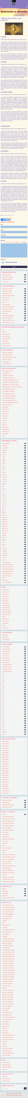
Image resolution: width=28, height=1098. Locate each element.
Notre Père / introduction (7, 1006)
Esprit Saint (4, 1028)
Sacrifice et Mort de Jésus (7, 1037)
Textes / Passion (14, 300)
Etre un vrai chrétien (6, 1055)
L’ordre (3, 923)
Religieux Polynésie (6, 1064)
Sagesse (13, 539)
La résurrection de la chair (7, 1012)
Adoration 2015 (5, 600)
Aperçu (24, 242)
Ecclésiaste (13, 450)
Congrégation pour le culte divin (8, 377)
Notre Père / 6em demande (7, 992)
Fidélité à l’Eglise (5, 836)
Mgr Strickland (13, 891)
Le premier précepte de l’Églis (8, 958)
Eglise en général (5, 1026)
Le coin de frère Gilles (6, 363)
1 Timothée (13, 548)
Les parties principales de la (8, 1053)
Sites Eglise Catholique (6, 1067)
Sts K (13, 696)
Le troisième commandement (8, 976)
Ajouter (14, 266)
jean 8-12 (14, 474)
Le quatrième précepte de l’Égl (8, 952)
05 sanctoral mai (14, 655)
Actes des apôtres (14, 443)
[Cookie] (3, 1095)
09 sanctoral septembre (14, 664)
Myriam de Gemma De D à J (13, 566)
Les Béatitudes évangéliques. (8, 914)
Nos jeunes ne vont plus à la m (8, 872)
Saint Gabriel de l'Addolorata (13, 315)
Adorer (3, 845)
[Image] (16, 242)
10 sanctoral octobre (14, 666)
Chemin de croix (5, 618)
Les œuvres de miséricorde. (7, 911)
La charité (4, 874)
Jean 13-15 (14, 477)
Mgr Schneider (13, 893)
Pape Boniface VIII (6, 431)
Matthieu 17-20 (14, 528)
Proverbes (13, 535)
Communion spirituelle (6, 827)
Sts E (14, 682)
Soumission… (5, 843)
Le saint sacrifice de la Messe (8, 929)
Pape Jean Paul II (5, 411)
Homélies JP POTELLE (6, 359)
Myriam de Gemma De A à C (14, 564)
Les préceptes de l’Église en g (8, 961)
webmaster (4, 1076)
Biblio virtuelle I (5, 759)
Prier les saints (5, 623)
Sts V (14, 720)
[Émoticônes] (21, 242)
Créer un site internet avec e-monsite (13, 1093)
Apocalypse (13, 445)
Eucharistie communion (7, 932)
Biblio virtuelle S (5, 779)
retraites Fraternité (6, 334)
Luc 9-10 (14, 497)
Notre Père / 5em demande (7, 994)
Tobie (13, 546)
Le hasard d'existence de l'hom (8, 879)
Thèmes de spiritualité (13, 582)
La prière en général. (6, 1008)
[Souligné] (4, 242)
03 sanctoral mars (14, 651)
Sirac (13, 542)
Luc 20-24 (14, 506)
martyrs (14, 734)
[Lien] (13, 242)
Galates (13, 459)
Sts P (14, 707)
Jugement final (5, 1030)
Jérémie (13, 483)
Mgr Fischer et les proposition (8, 897)
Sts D (14, 680)
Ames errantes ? (5, 834)
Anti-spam (3, 259)
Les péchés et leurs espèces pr (8, 909)
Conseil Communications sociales (9, 395)
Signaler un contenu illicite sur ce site (14, 1095)
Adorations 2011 (5, 594)
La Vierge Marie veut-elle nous (8, 825)
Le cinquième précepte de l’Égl (8, 949)
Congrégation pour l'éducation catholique (10, 382)
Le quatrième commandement (8, 974)
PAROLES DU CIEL (13, 802)
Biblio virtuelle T (5, 781)
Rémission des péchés (6, 1015)
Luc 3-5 (14, 492)
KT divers (13, 577)
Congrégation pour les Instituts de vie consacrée (12, 386)
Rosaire (3, 625)
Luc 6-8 (14, 495)
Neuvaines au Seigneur (7, 612)
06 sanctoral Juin (14, 658)
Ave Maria (4, 988)
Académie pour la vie (6, 373)
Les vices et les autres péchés (8, 907)
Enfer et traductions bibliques (8, 830)
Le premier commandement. (8, 981)
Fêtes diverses (5, 635)
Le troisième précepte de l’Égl (8, 954)
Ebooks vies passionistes (13, 309)
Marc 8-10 (14, 512)
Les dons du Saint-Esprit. (7, 916)
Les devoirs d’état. (6, 947)
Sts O (13, 705)
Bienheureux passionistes (13, 277)
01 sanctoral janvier (14, 646)
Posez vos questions (6, 1078)
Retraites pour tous (6, 336)
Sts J (14, 693)
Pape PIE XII (4, 418)
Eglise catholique (5, 1023)
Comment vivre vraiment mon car (9, 854)
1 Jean (13, 557)
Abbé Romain (13, 895)
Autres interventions (6, 345)
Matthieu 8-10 (14, 521)
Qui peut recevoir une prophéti (8, 859)
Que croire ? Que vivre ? (7, 863)
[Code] (20, 242)
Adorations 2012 (5, 596)
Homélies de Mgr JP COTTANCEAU (9, 357)
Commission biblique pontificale (8, 398)
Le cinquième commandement (8, 972)
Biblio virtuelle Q (5, 775)
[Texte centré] (12, 242)
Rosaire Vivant (5, 340)
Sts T (14, 716)
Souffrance (4, 850)
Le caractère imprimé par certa (8, 938)
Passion (4, 616)
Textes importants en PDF (7, 371)
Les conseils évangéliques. (7, 945)
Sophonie (13, 544)
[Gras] (1, 242)
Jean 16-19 (14, 479)
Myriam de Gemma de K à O (14, 568)
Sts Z (13, 729)
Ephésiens (13, 452)
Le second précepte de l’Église (8, 956)
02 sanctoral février (14, 649)
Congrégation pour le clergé (7, 375)
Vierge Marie (4, 637)
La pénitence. (5, 927)
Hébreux (13, 463)
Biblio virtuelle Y (5, 786)
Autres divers (13, 281)
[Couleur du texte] (8, 242)
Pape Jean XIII (5, 416)
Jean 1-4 (14, 470)
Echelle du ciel (14, 580)
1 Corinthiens (13, 553)
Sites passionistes (6, 1062)
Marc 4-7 (14, 510)
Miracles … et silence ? (6, 861)
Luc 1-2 (14, 490)
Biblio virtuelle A (5, 741)
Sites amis (4, 1069)
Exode (13, 456)
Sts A (14, 673)
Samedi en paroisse (6, 338)
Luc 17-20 (14, 503)
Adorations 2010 (5, 591)
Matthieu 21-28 (14, 530)
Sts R (14, 711)
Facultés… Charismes (6, 848)
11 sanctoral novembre (14, 669)
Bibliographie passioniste (13, 288)
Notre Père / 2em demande (7, 1001)
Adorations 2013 (5, 598)
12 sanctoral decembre (14, 671)
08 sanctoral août (14, 662)
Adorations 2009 (5, 589)
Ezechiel (13, 454)
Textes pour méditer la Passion (13, 320)
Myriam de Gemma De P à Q (14, 571)
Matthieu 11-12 (14, 524)
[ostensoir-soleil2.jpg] (14, 29)
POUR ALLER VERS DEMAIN (13, 804)
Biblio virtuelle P (5, 772)
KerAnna (13, 302)
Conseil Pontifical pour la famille (8, 389)
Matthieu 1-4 (14, 517)
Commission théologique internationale (10, 402)
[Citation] (10, 242)
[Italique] (3, 242)
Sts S (14, 714)
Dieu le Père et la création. (7, 1048)
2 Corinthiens (13, 555)
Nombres (13, 533)
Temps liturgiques (5, 639)
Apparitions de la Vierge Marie (8, 839)
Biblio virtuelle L (5, 763)
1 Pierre (13, 560)
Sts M (14, 700)
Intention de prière (6, 1081)
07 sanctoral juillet (14, 660)
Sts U (13, 718)
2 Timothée (13, 551)
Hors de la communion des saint (8, 1017)
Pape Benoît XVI (5, 409)
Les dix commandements (7, 983)
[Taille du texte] (6, 242)
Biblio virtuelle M (5, 766)
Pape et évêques (5, 1021)
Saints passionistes (13, 274)
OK (25, 1088)
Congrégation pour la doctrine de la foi (10, 380)
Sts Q (13, 709)
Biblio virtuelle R (5, 777)
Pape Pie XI (4, 420)
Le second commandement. (8, 979)
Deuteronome (13, 447)
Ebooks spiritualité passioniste (13, 306)
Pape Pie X (4, 422)
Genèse (13, 461)
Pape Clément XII (5, 429)
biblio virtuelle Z (5, 788)
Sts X (13, 725)
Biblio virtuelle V (5, 784)
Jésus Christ (4, 1041)
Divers (3, 436)
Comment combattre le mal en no (9, 865)
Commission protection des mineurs (9, 400)
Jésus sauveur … (5, 841)
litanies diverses (5, 603)
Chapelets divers (5, 627)
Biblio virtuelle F (5, 752)
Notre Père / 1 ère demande (7, 1003)
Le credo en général (6, 1050)
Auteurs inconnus (5, 790)
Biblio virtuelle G (5, 755)
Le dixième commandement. (8, 963)
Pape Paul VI (4, 413)
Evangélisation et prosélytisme (8, 881)
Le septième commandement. (8, 967)
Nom (2, 224)
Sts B (14, 676)
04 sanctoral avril (14, 653)
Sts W (13, 723)
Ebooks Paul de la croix (13, 293)
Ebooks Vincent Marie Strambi (13, 295)
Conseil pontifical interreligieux (8, 391)
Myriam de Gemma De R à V (14, 573)
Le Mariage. (4, 920)
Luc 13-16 (14, 501)
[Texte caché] (15, 242)
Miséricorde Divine (6, 343)
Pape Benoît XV (5, 433)
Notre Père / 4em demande (7, 997)
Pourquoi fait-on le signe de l (8, 877)
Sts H (14, 689)
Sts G (14, 687)
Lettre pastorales (5, 361)
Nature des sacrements (7, 943)
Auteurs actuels (5, 793)
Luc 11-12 (14, 499)
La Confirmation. (5, 934)
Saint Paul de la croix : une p (7, 322)
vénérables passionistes (14, 279)
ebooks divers (13, 313)
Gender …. (4, 852)
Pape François (5, 406)
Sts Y (13, 727)
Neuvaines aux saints (6, 614)
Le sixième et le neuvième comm (9, 970)
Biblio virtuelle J (5, 761)
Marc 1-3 (14, 508)
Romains (13, 537)
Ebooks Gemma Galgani (13, 291)
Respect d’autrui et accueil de (8, 823)
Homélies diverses (13, 297)
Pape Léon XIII (5, 427)
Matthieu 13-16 (14, 526)
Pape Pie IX (4, 424)
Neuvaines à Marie (6, 609)
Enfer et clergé (5, 832)
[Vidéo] (18, 242)
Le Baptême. (4, 936)
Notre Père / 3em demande (7, 999)
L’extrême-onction (6, 925)
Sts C (14, 678)
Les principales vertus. (6, 918)
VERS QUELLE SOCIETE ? (14, 807)
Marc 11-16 (14, 515)
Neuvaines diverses (6, 607)
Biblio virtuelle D (5, 748)
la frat (3, 329)
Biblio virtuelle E (5, 750)
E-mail (2, 229)
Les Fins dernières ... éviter (7, 905)
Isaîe (13, 465)
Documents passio (13, 304)
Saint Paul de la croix (13, 311)
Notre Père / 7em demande (7, 990)
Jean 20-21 (13, 481)
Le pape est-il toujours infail (7, 816)
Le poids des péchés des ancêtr (8, 856)
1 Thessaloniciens (13, 562)
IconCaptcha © (22, 263)
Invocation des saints (6, 985)
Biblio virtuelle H (5, 757)
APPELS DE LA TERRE (14, 800)
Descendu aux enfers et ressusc (8, 1035)
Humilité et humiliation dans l (8, 870)
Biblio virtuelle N (5, 768)
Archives (14, 814)
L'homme (4, 1044)
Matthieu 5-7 (14, 519)
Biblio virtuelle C (5, 745)
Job (13, 486)
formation (4, 331)
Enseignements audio (13, 575)
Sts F (14, 684)
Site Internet (3, 235)
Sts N (14, 702)
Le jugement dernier (6, 868)
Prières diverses (5, 621)
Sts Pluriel (14, 732)
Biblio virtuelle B (5, 743)
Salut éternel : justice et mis (7, 821)
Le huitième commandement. (8, 965)
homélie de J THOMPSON (7, 352)
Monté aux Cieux (5, 1032)
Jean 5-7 (14, 472)
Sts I (14, 691)
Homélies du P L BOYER (7, 354)
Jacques (13, 468)
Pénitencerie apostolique (7, 404)
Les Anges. (4, 1046)
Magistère (13, 888)
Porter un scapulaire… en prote (8, 818)
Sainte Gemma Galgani (13, 317)
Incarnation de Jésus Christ (7, 1039)
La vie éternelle (5, 1010)
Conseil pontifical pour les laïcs (8, 393)
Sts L (14, 698)
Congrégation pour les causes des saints (10, 384)
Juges (13, 488)
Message (3, 240)
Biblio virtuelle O (5, 770)
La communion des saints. (7, 1019)
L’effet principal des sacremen (8, 940)
